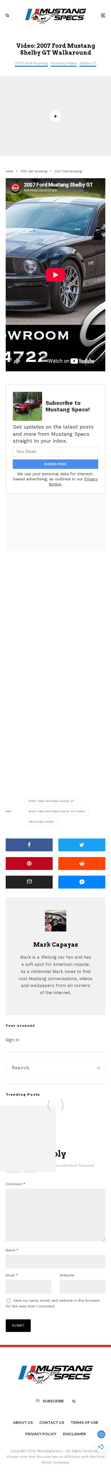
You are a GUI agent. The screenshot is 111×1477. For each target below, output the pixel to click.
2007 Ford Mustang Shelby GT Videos (57, 811)
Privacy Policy (40, 1434)
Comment (15, 1184)
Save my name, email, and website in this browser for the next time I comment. (53, 1303)
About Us (23, 1422)
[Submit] (81, 863)
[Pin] (29, 863)
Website (67, 1275)
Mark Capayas (55, 944)
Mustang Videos (64, 63)
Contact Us (51, 1422)
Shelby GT (87, 63)
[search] (99, 1068)
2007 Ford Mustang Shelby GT (52, 801)
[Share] (29, 844)
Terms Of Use (84, 1422)
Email (12, 1275)
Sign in (12, 1039)
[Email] (29, 882)
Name (12, 1250)
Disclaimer (74, 1434)
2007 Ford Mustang (31, 63)
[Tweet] (81, 844)
